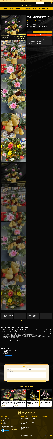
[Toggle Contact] (51, 434)
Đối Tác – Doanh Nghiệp (41, 8)
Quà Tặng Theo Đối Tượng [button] (19, 8)
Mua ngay (39, 35)
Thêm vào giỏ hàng (42, 32)
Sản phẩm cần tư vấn (10, 371)
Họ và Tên (8, 367)
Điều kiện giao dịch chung (25, 429)
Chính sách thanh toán (24, 431)
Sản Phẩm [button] (11, 8)
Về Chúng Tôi (6, 8)
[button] (48, 3)
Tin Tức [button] (34, 8)
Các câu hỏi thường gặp (24, 418)
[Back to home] (26, 5)
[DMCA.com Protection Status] (14, 429)
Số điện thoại (29, 367)
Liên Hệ (48, 8)
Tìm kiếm (37, 3)
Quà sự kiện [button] (28, 8)
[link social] (43, 435)
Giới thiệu (32, 421)
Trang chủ (33, 418)
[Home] (26, 412)
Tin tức (32, 419)
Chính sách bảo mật (24, 422)
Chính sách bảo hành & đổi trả (25, 423)
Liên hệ (32, 422)
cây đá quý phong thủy (8, 355)
